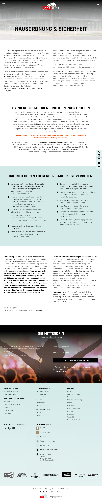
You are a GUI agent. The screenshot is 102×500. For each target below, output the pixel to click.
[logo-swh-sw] (56, 496)
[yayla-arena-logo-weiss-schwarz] (51, 3)
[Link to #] (8, 4)
